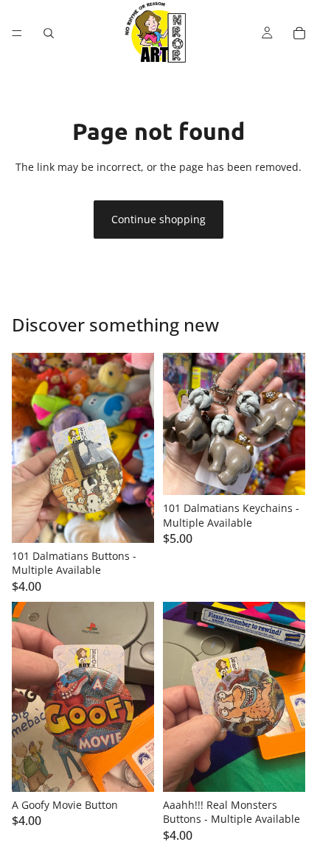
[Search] (48, 33)
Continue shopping (158, 219)
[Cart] (299, 33)
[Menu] (17, 33)
